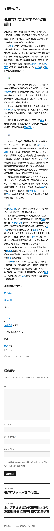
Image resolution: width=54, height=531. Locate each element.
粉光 (43, 187)
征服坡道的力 (12, 9)
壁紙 (12, 261)
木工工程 (42, 145)
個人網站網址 (9, 449)
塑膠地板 (8, 92)
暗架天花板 (9, 109)
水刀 (44, 159)
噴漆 (46, 272)
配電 (42, 120)
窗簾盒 (38, 67)
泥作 (8, 194)
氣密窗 (7, 318)
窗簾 (43, 219)
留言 (6, 386)
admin (10, 356)
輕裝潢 (9, 251)
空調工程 (28, 127)
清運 (6, 152)
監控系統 (8, 325)
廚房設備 (12, 208)
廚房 (12, 46)
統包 (46, 67)
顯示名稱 (8, 424)
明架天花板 (17, 222)
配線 (24, 275)
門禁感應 (8, 293)
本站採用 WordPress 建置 (26, 526)
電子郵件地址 (10, 437)
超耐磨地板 (35, 63)
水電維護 (32, 191)
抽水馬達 (8, 300)
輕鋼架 (36, 229)
